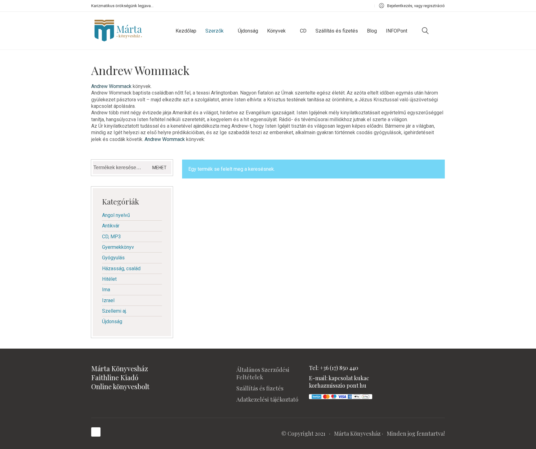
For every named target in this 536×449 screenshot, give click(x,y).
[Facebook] (95, 432)
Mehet (159, 167)
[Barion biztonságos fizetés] (340, 396)
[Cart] (441, 31)
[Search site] (425, 31)
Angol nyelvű (116, 215)
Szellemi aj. (114, 311)
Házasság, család (121, 268)
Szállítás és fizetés (260, 388)
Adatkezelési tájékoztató (267, 399)
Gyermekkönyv (118, 247)
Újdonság (112, 321)
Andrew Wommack (111, 86)
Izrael (108, 300)
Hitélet (109, 279)
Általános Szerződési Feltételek (262, 373)
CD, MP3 (111, 237)
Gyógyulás (113, 258)
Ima (106, 290)
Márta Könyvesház (357, 433)
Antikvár (110, 226)
